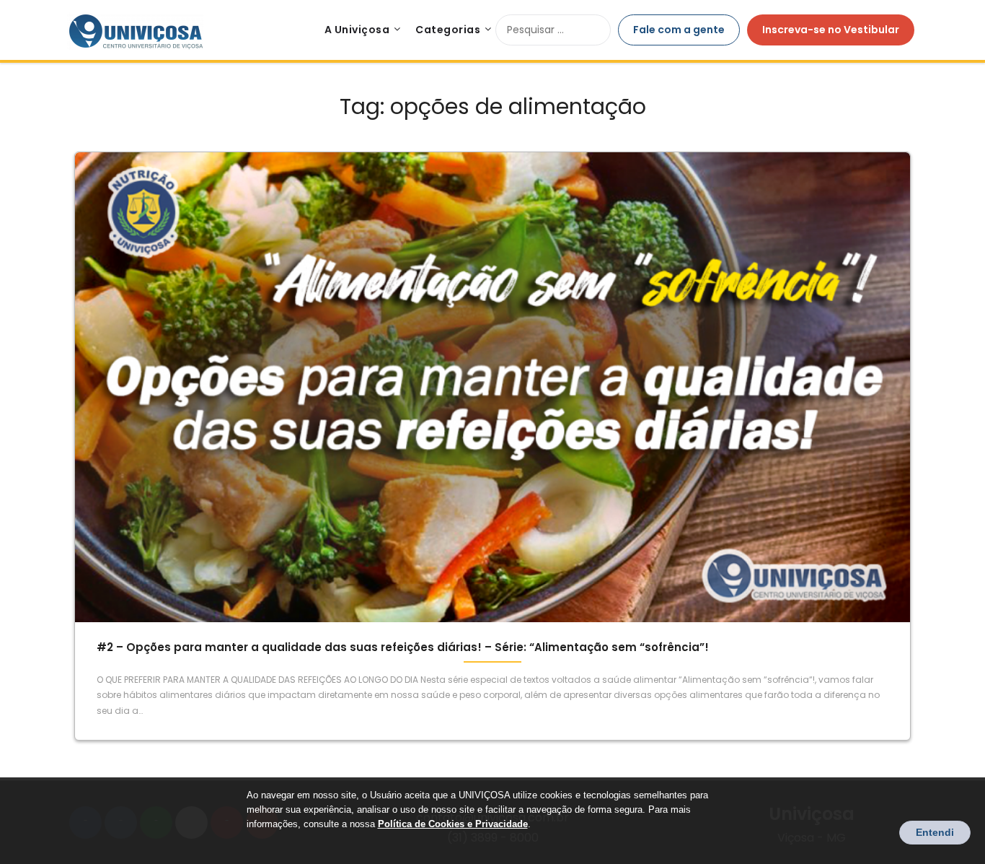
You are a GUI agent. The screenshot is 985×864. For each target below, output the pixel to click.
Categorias (447, 29)
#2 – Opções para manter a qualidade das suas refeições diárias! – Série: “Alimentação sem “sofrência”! (403, 647)
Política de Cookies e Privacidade (453, 824)
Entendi (935, 832)
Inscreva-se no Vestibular (830, 29)
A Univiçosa (357, 29)
